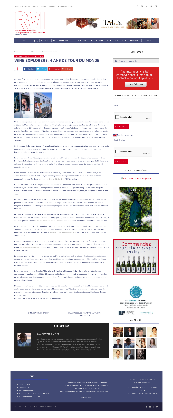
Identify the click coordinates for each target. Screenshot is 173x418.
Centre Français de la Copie (30, 397)
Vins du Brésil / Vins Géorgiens (144, 393)
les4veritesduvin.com (27, 390)
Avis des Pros (24, 52)
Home (16, 52)
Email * (116, 105)
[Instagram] (141, 6)
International (36, 56)
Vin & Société (24, 384)
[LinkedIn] (146, 6)
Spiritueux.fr (24, 387)
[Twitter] (151, 6)
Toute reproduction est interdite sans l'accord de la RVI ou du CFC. (86, 391)
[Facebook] (137, 6)
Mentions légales (86, 398)
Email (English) (119, 140)
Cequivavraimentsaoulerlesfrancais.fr (34, 393)
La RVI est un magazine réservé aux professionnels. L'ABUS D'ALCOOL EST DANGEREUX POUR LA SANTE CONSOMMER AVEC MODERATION (86, 385)
